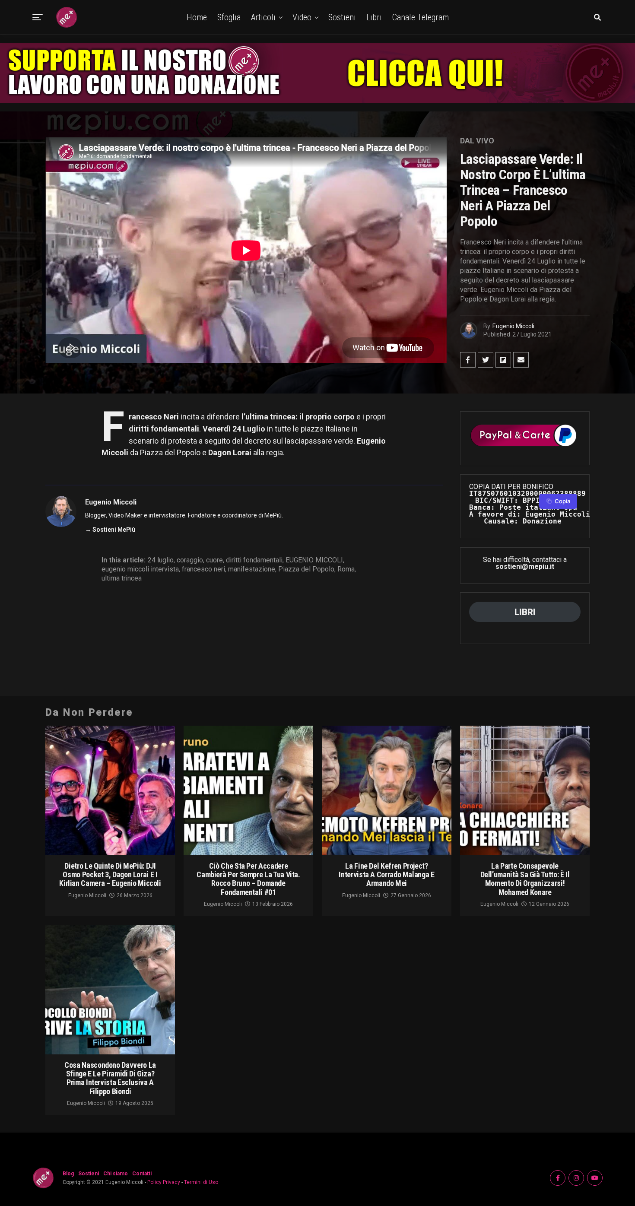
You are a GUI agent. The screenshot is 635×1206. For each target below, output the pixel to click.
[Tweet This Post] (485, 360)
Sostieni (342, 17)
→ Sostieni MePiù (110, 529)
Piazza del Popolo (306, 569)
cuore (214, 560)
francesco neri (203, 569)
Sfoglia (229, 17)
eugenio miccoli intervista (140, 569)
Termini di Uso (201, 1182)
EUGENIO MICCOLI (314, 560)
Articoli (263, 17)
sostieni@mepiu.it (524, 566)
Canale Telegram (420, 17)
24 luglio (161, 560)
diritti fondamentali (254, 560)
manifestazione (251, 569)
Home (197, 17)
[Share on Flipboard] (503, 360)
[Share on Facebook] (468, 360)
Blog (68, 1174)
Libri (374, 17)
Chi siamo (115, 1174)
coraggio (190, 560)
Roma (346, 569)
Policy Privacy (163, 1182)
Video (301, 17)
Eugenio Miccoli (513, 326)
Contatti (142, 1174)
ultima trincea (122, 578)
